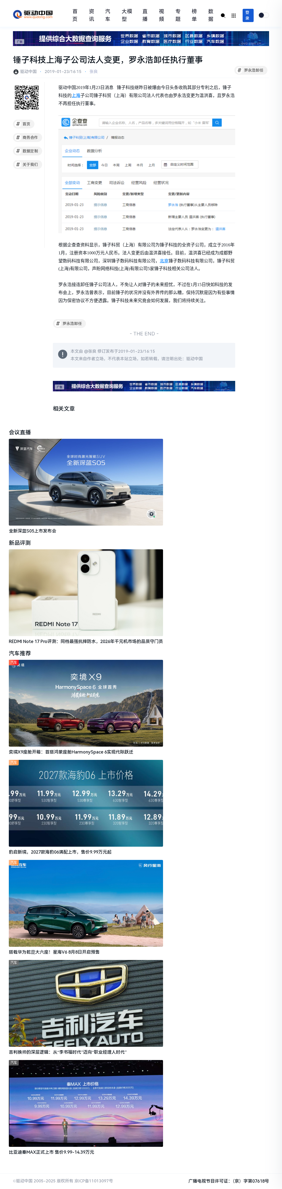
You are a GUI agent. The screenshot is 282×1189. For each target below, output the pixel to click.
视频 (161, 15)
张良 (94, 71)
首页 (75, 15)
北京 (164, 260)
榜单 (194, 15)
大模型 (127, 15)
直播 (145, 15)
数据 (210, 15)
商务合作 (27, 137)
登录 (247, 15)
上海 (76, 95)
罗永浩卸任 (250, 70)
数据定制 (27, 151)
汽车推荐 (20, 653)
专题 (178, 15)
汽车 (107, 15)
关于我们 (27, 164)
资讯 (91, 15)
